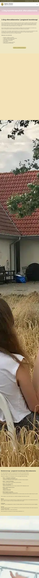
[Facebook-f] (36, 1)
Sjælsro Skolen (8, 4)
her (16, 509)
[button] (37, 4)
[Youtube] (37, 1)
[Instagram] (34, 1)
